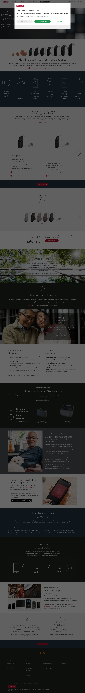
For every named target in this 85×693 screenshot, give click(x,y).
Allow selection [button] (24, 21)
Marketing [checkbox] (60, 26)
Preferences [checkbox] (33, 26)
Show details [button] (60, 21)
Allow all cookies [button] (42, 21)
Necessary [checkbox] (20, 26)
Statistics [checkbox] (47, 26)
